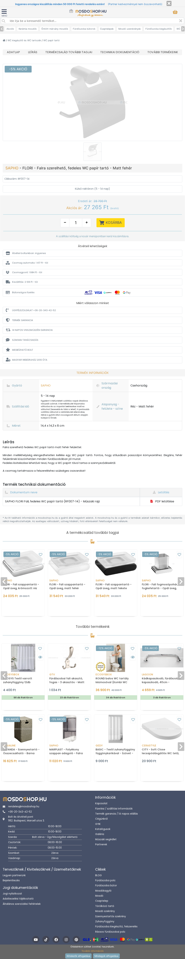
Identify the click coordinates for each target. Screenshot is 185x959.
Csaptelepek (107, 28)
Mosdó (99, 896)
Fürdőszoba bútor (106, 885)
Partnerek (101, 844)
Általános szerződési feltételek (22, 904)
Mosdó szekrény (105, 911)
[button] (92, 253)
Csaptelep (101, 901)
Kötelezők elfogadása (78, 956)
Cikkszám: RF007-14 (16, 179)
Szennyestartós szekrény (110, 916)
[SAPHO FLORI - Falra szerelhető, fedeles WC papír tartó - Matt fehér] (92, 102)
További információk (92, 951)
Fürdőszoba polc (105, 880)
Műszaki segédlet (106, 839)
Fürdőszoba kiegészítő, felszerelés (116, 926)
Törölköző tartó (104, 906)
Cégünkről (101, 819)
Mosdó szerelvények (129, 28)
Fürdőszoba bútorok (84, 28)
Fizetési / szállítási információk (114, 808)
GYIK (98, 824)
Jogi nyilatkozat (12, 893)
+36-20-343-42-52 (20, 811)
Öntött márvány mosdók (54, 28)
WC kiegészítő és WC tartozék (25, 40)
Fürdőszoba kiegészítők (158, 28)
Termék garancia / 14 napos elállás (116, 813)
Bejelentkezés (11, 880)
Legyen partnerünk (14, 875)
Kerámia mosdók (28, 28)
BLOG (98, 875)
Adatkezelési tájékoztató (18, 898)
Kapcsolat (101, 803)
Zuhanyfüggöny (104, 921)
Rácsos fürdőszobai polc (110, 932)
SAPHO (12, 168)
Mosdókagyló (103, 890)
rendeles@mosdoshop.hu (23, 806)
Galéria (99, 834)
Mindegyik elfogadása (106, 956)
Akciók (10, 28)
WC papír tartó (51, 40)
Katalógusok (102, 829)
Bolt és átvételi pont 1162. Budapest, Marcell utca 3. (26, 818)
